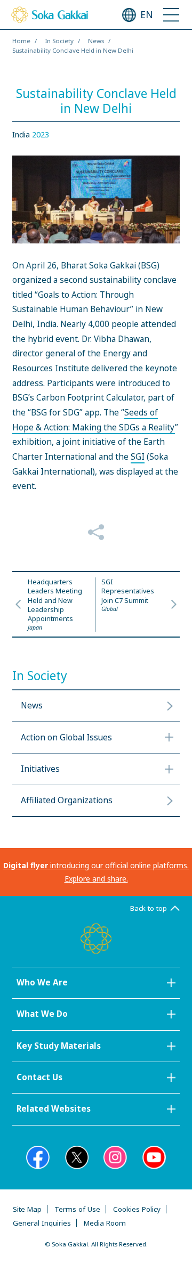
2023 (40, 134)
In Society (59, 41)
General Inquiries (42, 1223)
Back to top (148, 908)
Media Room (105, 1223)
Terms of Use (77, 1209)
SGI (138, 456)
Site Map (27, 1209)
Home (21, 41)
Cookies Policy (137, 1209)
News (96, 41)
